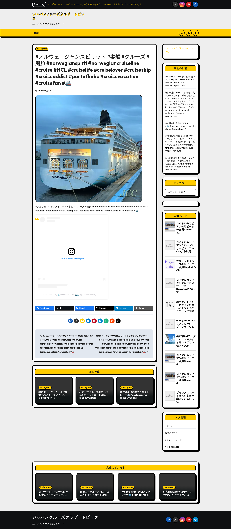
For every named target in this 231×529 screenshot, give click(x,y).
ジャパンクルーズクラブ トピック (65, 517)
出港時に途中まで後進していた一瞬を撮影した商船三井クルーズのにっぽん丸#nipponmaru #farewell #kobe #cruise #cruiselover (180, 164)
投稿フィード (171, 432)
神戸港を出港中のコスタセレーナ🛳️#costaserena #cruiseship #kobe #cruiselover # (180, 126)
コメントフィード (173, 440)
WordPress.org (172, 447)
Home (37, 32)
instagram (42, 49)
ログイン (169, 425)
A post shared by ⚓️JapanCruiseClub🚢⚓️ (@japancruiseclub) (69, 295)
